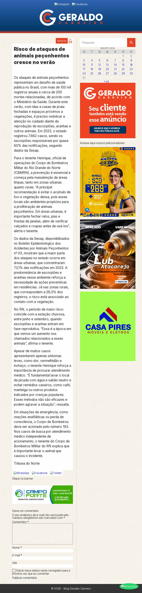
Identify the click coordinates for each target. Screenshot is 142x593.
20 (107, 69)
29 (123, 73)
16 (131, 64)
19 (99, 69)
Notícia (61, 41)
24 (84, 73)
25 (91, 73)
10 (84, 64)
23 (131, 69)
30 (131, 73)
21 (115, 69)
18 (91, 69)
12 (99, 64)
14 (115, 64)
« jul (106, 81)
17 (84, 69)
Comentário (20, 522)
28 (115, 73)
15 (123, 64)
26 (99, 73)
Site (14, 563)
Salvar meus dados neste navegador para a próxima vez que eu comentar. (41, 572)
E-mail (17, 555)
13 (107, 64)
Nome (17, 547)
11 (92, 64)
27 (107, 73)
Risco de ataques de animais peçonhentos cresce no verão (41, 55)
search (131, 42)
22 (123, 69)
